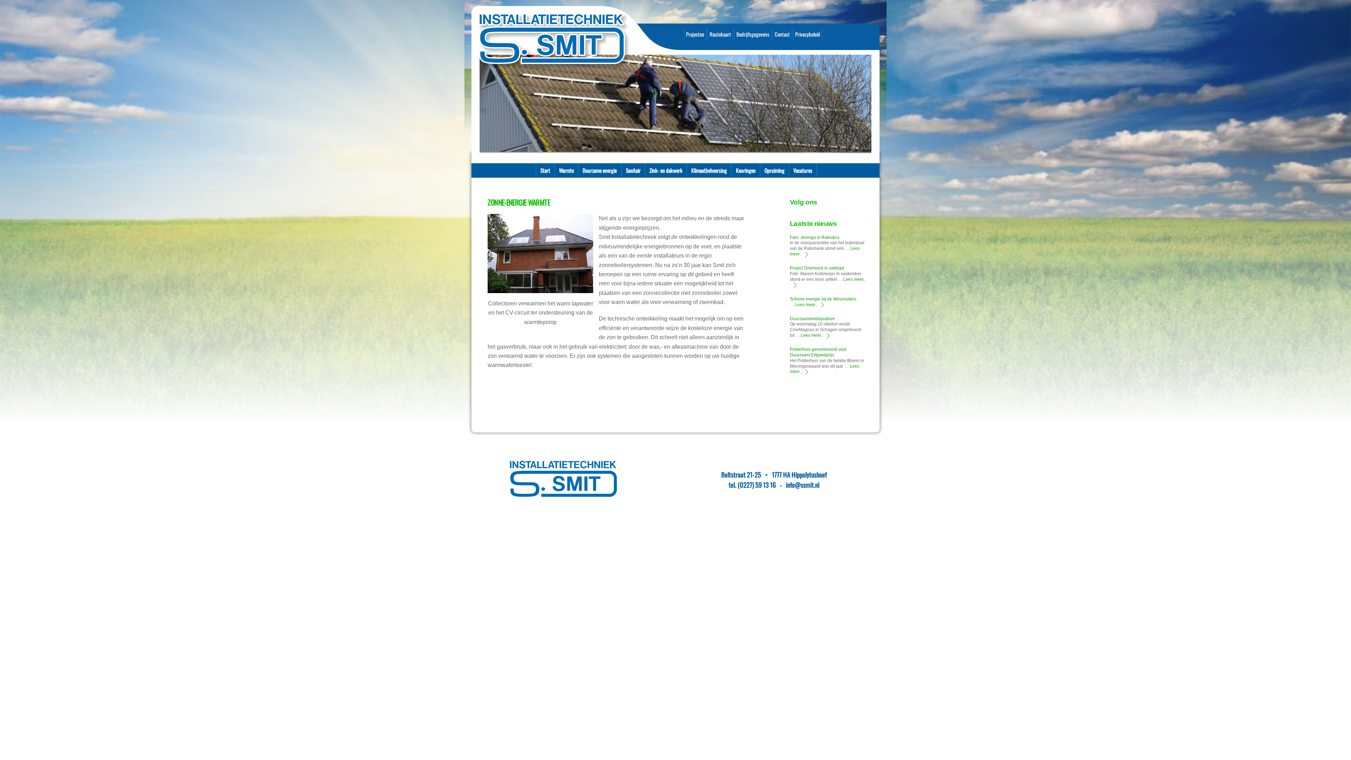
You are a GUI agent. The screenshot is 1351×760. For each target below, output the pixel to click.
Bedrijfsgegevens (752, 34)
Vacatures (802, 170)
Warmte (566, 170)
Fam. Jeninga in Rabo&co (814, 237)
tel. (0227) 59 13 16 (752, 484)
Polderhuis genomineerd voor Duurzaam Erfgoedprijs (818, 352)
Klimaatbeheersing (709, 170)
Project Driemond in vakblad (817, 268)
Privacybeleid (807, 34)
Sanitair (633, 170)
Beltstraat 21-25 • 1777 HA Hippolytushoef (774, 474)
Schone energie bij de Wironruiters (823, 299)
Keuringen (746, 170)
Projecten (695, 34)
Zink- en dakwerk (666, 170)
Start (545, 170)
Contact (782, 34)
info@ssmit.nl (802, 484)
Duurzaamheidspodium (812, 318)
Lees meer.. (806, 304)
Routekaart (720, 34)
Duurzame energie (600, 170)
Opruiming (775, 170)
